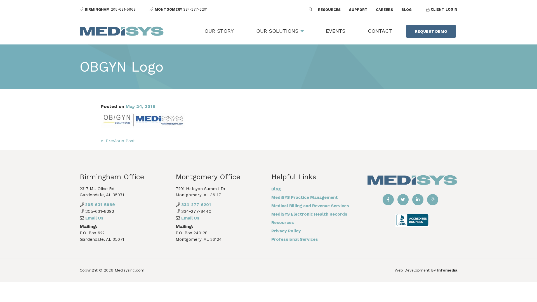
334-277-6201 (196, 204)
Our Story (219, 31)
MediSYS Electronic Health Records (309, 214)
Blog (406, 10)
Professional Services (294, 239)
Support (358, 10)
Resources (329, 10)
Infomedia (447, 270)
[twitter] (403, 199)
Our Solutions (277, 31)
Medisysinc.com (129, 270)
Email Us (94, 218)
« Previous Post (118, 140)
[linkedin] (417, 199)
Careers (384, 10)
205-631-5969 (99, 204)
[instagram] (432, 199)
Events (335, 31)
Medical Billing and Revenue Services (310, 205)
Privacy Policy (286, 230)
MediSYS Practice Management (304, 197)
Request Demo (431, 31)
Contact (380, 31)
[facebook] (388, 199)
